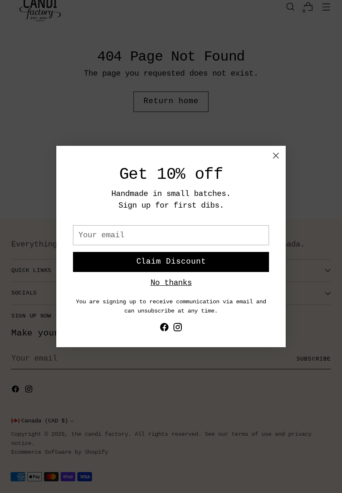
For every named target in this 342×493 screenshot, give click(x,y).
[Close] (275, 155)
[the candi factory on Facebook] (164, 329)
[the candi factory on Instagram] (178, 329)
